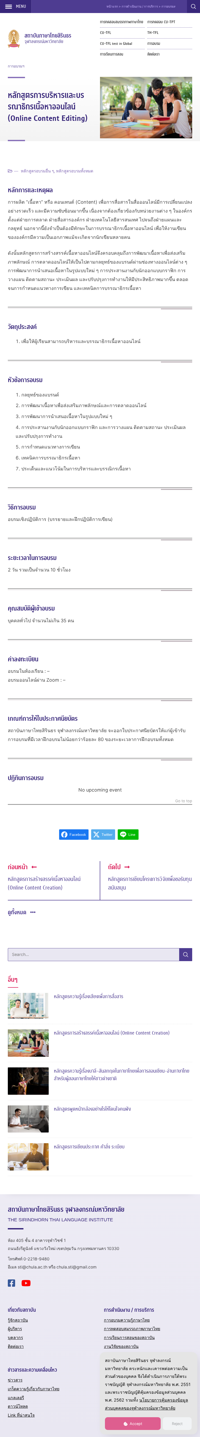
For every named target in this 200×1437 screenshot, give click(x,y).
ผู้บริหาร (15, 1328)
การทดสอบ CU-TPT (161, 22)
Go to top (183, 801)
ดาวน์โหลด (18, 1406)
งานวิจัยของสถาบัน (121, 1346)
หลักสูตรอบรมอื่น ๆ (37, 171)
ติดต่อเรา (153, 54)
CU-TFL (105, 32)
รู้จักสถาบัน (18, 1320)
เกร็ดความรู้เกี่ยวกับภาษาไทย (33, 1388)
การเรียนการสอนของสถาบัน (129, 1337)
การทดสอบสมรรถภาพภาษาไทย (121, 22)
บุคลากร (15, 1337)
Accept (135, 1423)
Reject (177, 1423)
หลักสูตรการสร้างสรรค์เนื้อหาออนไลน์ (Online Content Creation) (44, 883)
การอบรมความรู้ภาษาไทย (127, 1320)
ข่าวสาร (15, 1380)
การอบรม (153, 43)
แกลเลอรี (16, 1397)
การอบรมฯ (16, 66)
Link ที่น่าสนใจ (21, 1415)
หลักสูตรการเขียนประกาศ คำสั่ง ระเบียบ (89, 1146)
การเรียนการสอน (111, 54)
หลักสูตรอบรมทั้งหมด (74, 171)
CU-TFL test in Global (116, 43)
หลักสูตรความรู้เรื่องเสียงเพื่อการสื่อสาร (88, 996)
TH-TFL (152, 32)
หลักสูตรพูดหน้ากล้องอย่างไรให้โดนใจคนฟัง (92, 1109)
